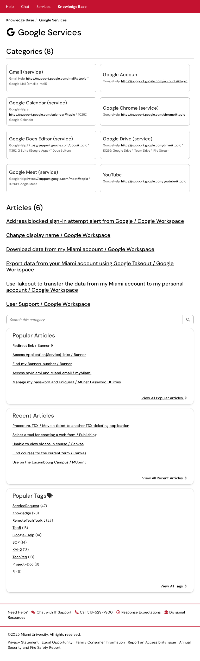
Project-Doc (23, 564)
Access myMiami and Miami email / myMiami (51, 373)
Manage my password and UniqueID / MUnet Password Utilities (66, 382)
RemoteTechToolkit (28, 520)
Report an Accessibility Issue (152, 642)
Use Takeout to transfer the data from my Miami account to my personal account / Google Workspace (95, 286)
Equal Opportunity (57, 642)
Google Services (53, 20)
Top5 (16, 527)
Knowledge (21, 513)
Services (43, 6)
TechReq (19, 557)
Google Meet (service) (33, 172)
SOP (16, 542)
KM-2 (17, 549)
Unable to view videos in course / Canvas (48, 444)
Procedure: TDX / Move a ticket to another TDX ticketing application (70, 425)
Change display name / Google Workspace (58, 235)
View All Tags (172, 586)
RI (13, 571)
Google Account (121, 75)
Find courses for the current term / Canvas (49, 453)
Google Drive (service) (127, 139)
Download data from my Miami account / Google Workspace (80, 249)
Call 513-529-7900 (96, 612)
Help (10, 6)
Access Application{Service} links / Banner (49, 354)
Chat (25, 6)
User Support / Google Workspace (48, 304)
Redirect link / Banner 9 (32, 345)
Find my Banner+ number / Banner (42, 363)
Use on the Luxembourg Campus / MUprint (49, 462)
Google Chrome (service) (131, 108)
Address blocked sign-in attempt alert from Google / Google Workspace (95, 221)
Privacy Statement (23, 642)
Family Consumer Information (100, 642)
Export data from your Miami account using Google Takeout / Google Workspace (90, 266)
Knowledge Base (72, 6)
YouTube (112, 175)
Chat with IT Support (54, 612)
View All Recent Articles (163, 478)
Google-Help (23, 535)
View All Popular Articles (162, 398)
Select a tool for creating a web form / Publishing (54, 434)
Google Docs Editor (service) (41, 139)
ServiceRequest (25, 505)
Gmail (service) (26, 72)
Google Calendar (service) (38, 103)
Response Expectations (141, 612)
